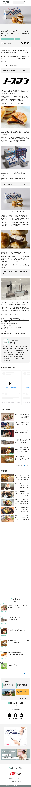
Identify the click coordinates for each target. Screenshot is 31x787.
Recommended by (20, 465)
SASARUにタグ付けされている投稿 (11, 402)
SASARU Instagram (8, 367)
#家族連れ (17, 39)
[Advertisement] (15, 544)
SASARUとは (11, 778)
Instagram (21, 718)
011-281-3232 (8, 323)
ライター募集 (11, 781)
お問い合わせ (19, 781)
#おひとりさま (11, 39)
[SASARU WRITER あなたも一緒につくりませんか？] (15, 755)
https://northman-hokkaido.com (12, 327)
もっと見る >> (24, 698)
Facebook (15, 718)
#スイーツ (4, 39)
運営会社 (19, 778)
